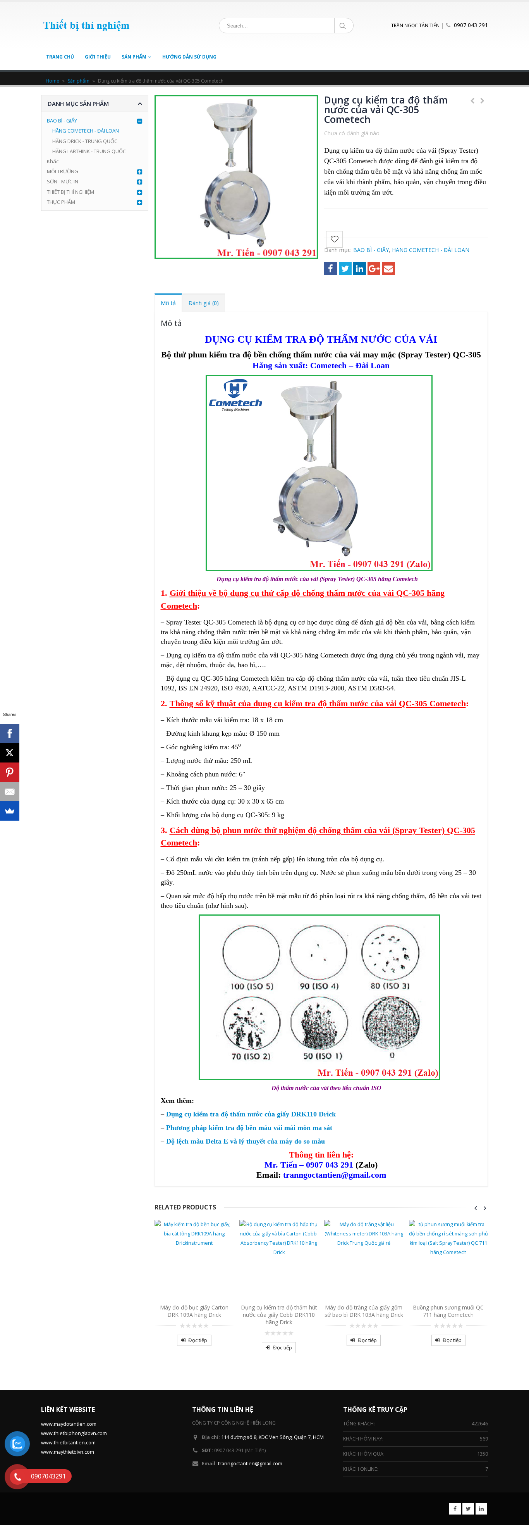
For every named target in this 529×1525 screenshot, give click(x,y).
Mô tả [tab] (168, 303)
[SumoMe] (9, 811)
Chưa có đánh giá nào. (352, 133)
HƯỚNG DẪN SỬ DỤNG (189, 56)
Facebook (330, 268)
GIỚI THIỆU (98, 56)
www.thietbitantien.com (68, 1442)
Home (52, 81)
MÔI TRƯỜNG (62, 171)
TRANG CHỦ (60, 56)
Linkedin (481, 1509)
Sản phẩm (78, 81)
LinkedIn (359, 268)
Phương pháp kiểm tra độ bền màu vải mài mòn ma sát (249, 1128)
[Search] (344, 25)
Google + (374, 268)
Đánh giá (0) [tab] (204, 303)
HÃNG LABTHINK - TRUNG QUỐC (89, 151)
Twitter (345, 268)
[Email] (9, 791)
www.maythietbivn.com (67, 1452)
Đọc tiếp (197, 1340)
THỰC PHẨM (61, 201)
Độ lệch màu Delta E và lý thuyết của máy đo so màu (245, 1141)
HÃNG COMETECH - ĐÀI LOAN (430, 250)
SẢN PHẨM (134, 56)
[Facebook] (9, 733)
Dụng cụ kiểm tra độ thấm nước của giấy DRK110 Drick (251, 1114)
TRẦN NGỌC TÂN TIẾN (415, 25)
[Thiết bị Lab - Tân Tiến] (86, 25)
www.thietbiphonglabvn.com (74, 1433)
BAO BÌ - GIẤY (371, 250)
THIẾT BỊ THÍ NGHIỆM (70, 191)
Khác (52, 161)
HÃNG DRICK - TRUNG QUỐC (84, 141)
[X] (9, 752)
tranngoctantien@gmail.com (250, 1463)
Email (388, 268)
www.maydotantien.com (68, 1424)
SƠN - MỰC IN (62, 181)
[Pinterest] (9, 772)
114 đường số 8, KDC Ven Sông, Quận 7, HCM (272, 1437)
